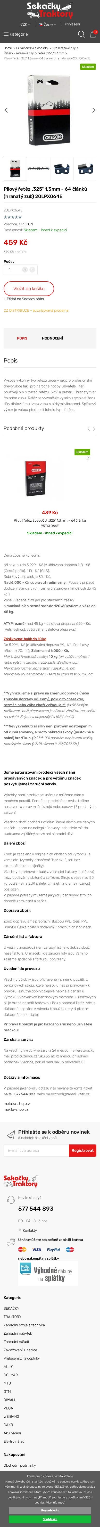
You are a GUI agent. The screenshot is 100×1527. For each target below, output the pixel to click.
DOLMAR (11, 1375)
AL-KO (9, 1366)
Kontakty (29, 1230)
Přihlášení (72, 24)
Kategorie (19, 34)
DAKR (8, 1425)
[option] (50, 110)
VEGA (8, 1408)
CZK (24, 24)
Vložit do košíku (29, 288)
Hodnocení (52, 338)
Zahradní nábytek (18, 1333)
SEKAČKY (11, 1308)
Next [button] (94, 110)
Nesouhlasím (50, 1510)
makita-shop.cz (16, 1109)
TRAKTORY (12, 1317)
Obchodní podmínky (20, 1465)
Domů (8, 48)
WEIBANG (11, 1416)
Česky (48, 24)
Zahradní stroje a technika (24, 1325)
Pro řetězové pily (63, 48)
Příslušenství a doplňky (32, 48)
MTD (7, 1383)
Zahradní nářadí (16, 1342)
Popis (22, 338)
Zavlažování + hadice (20, 1350)
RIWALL (10, 1400)
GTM (7, 1391)
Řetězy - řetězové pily (19, 53)
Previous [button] (6, 110)
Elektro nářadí (14, 1441)
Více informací (55, 1502)
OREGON (26, 224)
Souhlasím (50, 1519)
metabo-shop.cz (17, 1103)
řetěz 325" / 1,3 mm (51, 53)
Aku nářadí (12, 1433)
